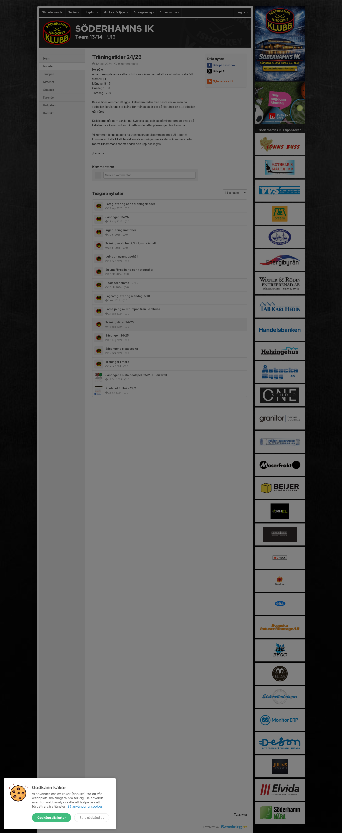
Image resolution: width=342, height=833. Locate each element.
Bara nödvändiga (91, 818)
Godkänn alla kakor (51, 818)
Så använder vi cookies (85, 806)
